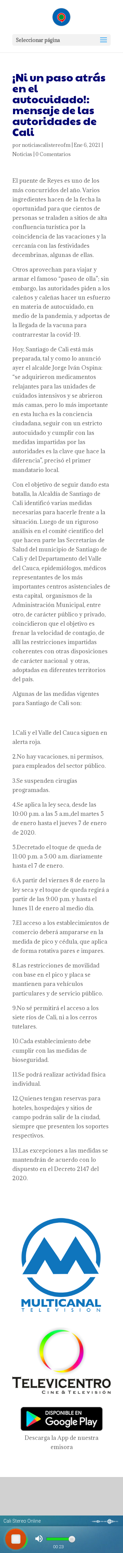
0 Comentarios (53, 154)
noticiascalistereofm (46, 145)
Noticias (22, 154)
